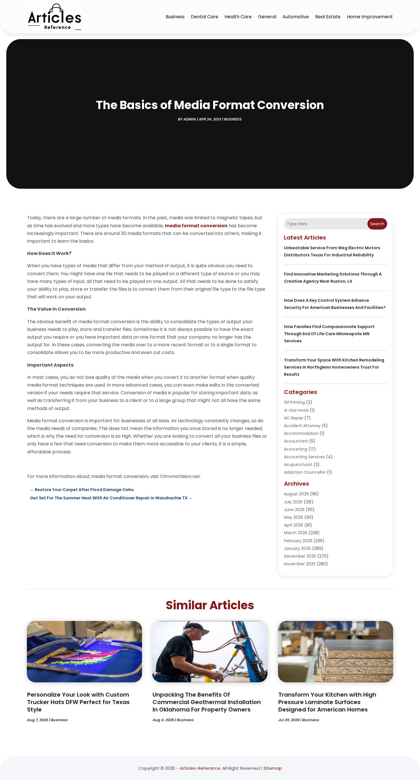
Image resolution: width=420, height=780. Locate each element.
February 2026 (298, 541)
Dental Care (204, 16)
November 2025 (299, 564)
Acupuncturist (298, 464)
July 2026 (293, 502)
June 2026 (294, 509)
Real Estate (328, 16)
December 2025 (300, 556)
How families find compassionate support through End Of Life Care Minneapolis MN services (329, 334)
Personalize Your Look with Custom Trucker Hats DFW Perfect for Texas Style (78, 702)
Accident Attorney (302, 426)
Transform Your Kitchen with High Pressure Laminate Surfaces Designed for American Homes (327, 702)
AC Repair (293, 418)
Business (175, 16)
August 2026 (296, 494)
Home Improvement (370, 16)
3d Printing (294, 402)
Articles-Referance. (200, 768)
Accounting (295, 449)
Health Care (238, 16)
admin (189, 119)
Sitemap (273, 768)
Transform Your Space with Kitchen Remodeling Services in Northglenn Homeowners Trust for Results (334, 367)
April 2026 (293, 525)
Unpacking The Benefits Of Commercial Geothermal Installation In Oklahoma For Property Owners (207, 702)
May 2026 (293, 517)
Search (377, 224)
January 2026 (297, 548)
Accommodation (301, 433)
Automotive (296, 16)
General (267, 16)
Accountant (296, 441)
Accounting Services (304, 457)
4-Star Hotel (296, 410)
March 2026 (295, 533)
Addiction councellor (305, 472)
